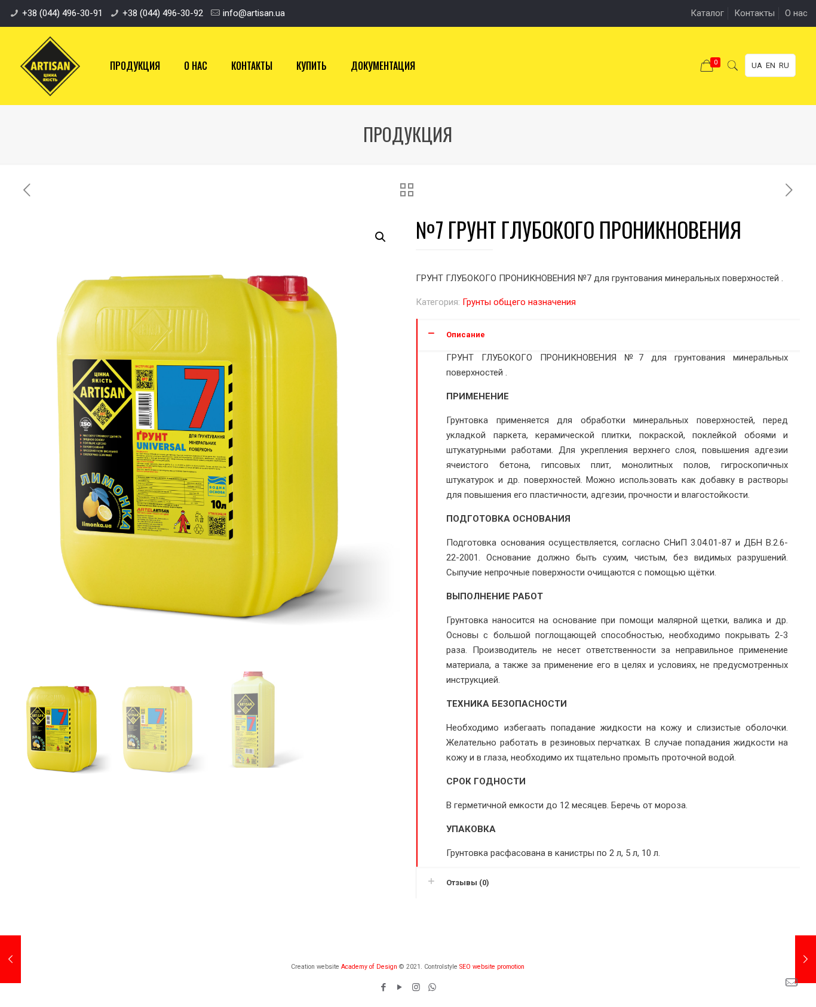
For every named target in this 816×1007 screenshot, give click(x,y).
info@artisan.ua (254, 13)
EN (770, 65)
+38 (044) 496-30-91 (62, 13)
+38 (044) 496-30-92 (162, 13)
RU (784, 65)
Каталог (707, 13)
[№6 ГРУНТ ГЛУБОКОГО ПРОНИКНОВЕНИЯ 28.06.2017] (10, 959)
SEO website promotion (491, 967)
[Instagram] (416, 987)
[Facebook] (384, 987)
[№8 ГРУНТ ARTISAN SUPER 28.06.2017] (805, 959)
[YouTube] (400, 987)
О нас (796, 13)
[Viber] (432, 987)
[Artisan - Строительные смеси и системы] (50, 65)
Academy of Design (369, 967)
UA (756, 65)
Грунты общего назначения (519, 302)
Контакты (754, 13)
